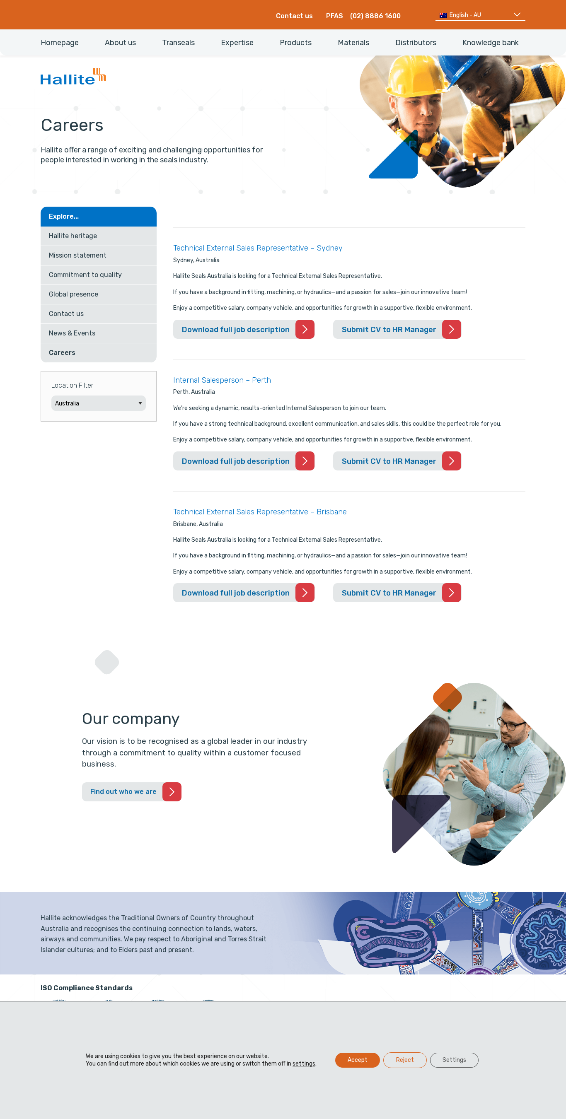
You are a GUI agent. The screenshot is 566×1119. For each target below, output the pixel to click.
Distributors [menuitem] (415, 42)
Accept (358, 1060)
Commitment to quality (85, 275)
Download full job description (248, 332)
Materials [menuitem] (353, 42)
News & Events (72, 333)
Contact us (294, 16)
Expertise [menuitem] (237, 42)
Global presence (73, 294)
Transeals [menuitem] (178, 42)
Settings (454, 1060)
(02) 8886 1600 (375, 16)
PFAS (334, 16)
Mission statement (77, 255)
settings (304, 1063)
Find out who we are (123, 792)
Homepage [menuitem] (60, 42)
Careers (62, 353)
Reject (405, 1060)
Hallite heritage (73, 236)
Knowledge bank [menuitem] (490, 42)
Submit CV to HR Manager (389, 329)
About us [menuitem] (120, 42)
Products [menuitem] (296, 42)
